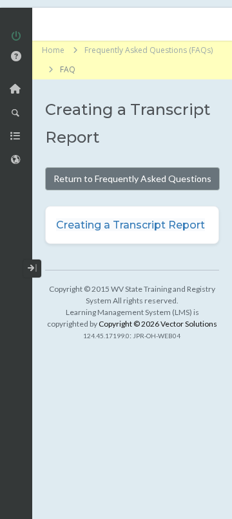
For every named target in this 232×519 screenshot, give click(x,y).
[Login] (16, 37)
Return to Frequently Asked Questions (132, 178)
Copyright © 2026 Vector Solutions (158, 324)
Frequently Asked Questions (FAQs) (148, 50)
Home (53, 50)
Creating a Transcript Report (130, 225)
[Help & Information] (16, 56)
